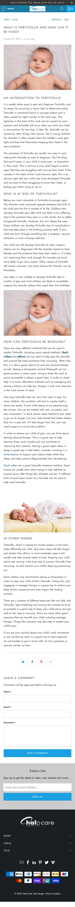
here (27, 645)
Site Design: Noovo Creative (47, 893)
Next (66, 19)
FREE (13, 2)
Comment (10, 722)
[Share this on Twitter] (23, 662)
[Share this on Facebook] (32, 662)
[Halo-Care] (37, 8)
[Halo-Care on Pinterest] (40, 862)
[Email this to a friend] (51, 662)
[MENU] (1, 8)
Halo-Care (27, 893)
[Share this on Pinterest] (41, 662)
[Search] (62, 8)
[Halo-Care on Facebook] (28, 862)
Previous (56, 19)
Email (8, 707)
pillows (21, 356)
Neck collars (10, 465)
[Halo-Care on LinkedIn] (34, 862)
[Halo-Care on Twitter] (46, 862)
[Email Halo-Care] (21, 862)
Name (8, 691)
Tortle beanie (11, 454)
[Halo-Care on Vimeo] (52, 862)
